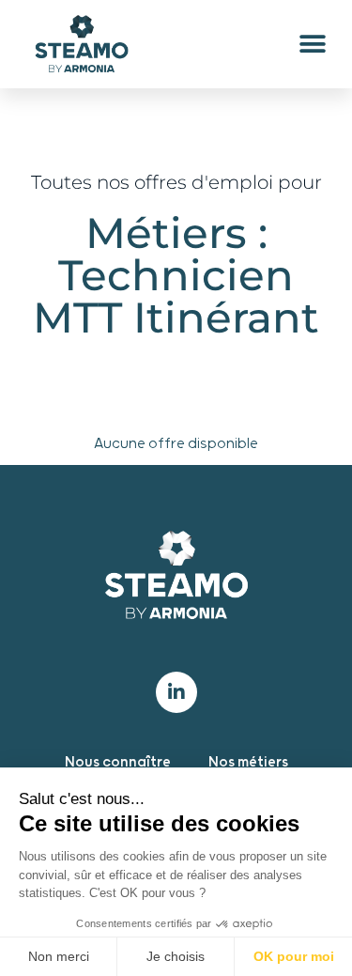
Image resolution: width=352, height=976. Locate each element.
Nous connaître (118, 762)
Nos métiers (248, 762)
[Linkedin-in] (176, 692)
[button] (312, 44)
